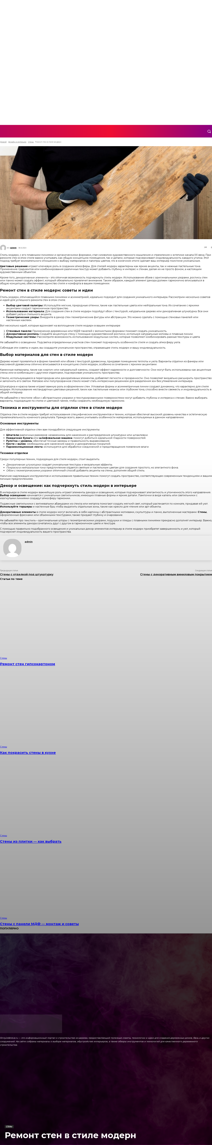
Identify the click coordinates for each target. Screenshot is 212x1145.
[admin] (12, 548)
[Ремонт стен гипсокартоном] (54, 622)
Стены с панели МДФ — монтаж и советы (39, 924)
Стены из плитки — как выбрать (30, 841)
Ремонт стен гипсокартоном (27, 664)
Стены (9, 1126)
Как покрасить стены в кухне (28, 753)
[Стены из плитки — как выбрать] (54, 799)
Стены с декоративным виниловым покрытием (176, 574)
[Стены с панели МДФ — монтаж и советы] (54, 881)
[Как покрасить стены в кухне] (54, 710)
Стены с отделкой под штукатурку (26, 574)
